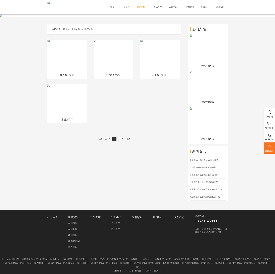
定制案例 (190, 7)
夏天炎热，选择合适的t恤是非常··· (205, 160)
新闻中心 (173, 7)
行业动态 (115, 229)
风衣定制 (88, 29)
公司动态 (115, 223)
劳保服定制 (74, 241)
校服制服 (72, 229)
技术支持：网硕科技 (152, 271)
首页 (112, 7)
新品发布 (158, 7)
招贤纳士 (205, 7)
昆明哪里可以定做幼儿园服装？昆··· (206, 197)
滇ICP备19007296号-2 (123, 271)
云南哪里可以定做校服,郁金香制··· (205, 175)
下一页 (120, 139)
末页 (128, 139)
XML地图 (138, 271)
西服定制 (72, 235)
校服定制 (72, 223)
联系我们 (220, 7)
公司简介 (126, 7)
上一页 (107, 139)
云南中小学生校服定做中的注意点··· (206, 189)
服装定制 (141, 7)
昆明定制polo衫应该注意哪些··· (203, 167)
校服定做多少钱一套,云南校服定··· (205, 182)
